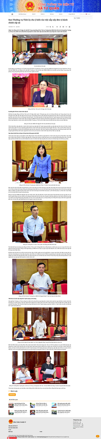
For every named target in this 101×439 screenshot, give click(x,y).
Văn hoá (52, 14)
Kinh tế (33, 14)
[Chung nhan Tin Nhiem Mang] (83, 427)
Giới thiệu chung (22, 14)
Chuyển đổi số (72, 14)
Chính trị (42, 14)
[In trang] (69, 27)
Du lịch (60, 14)
